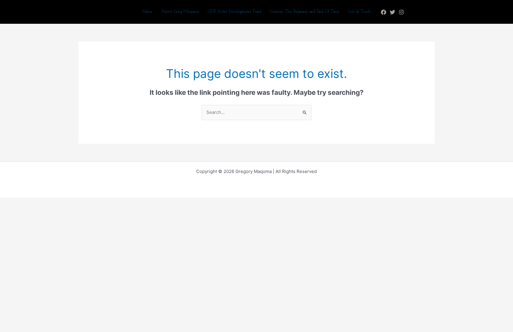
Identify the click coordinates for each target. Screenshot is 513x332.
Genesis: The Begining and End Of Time (304, 12)
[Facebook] (383, 12)
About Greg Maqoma (180, 12)
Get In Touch (359, 12)
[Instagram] (401, 12)
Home (147, 12)
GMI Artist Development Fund (234, 12)
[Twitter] (392, 12)
